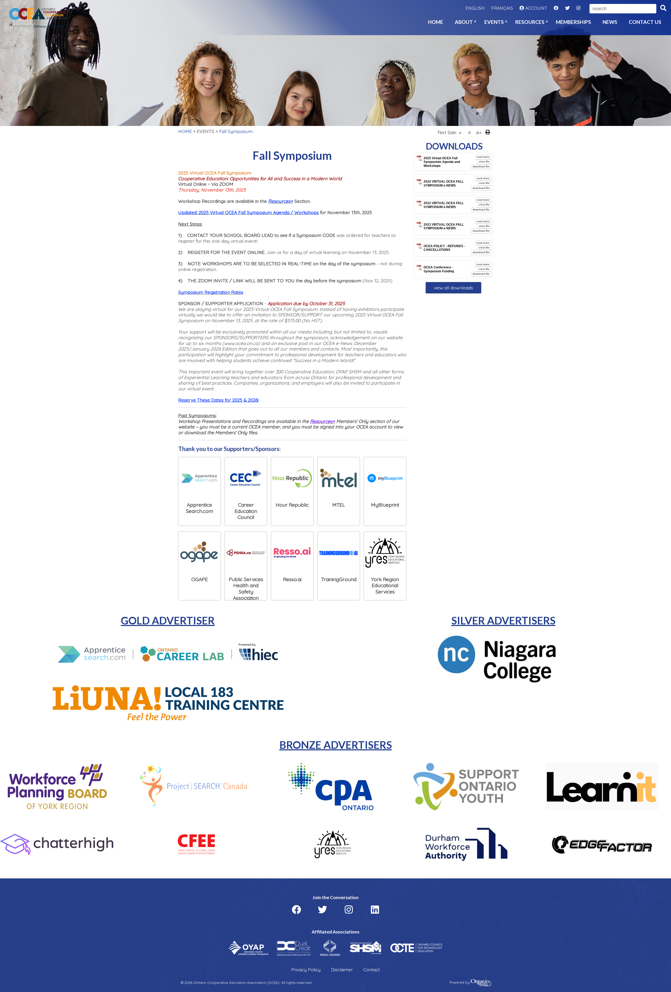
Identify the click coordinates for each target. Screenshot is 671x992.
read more (483, 156)
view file (484, 161)
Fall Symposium (236, 131)
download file (481, 166)
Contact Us (645, 22)
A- (461, 133)
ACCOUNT (535, 8)
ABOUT (464, 22)
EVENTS (494, 22)
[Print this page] (489, 133)
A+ (478, 132)
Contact (371, 969)
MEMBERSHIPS (573, 22)
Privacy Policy (306, 969)
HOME (435, 22)
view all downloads (453, 287)
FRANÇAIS (502, 8)
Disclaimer (342, 969)
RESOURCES (529, 22)
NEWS (610, 22)
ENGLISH (475, 8)
